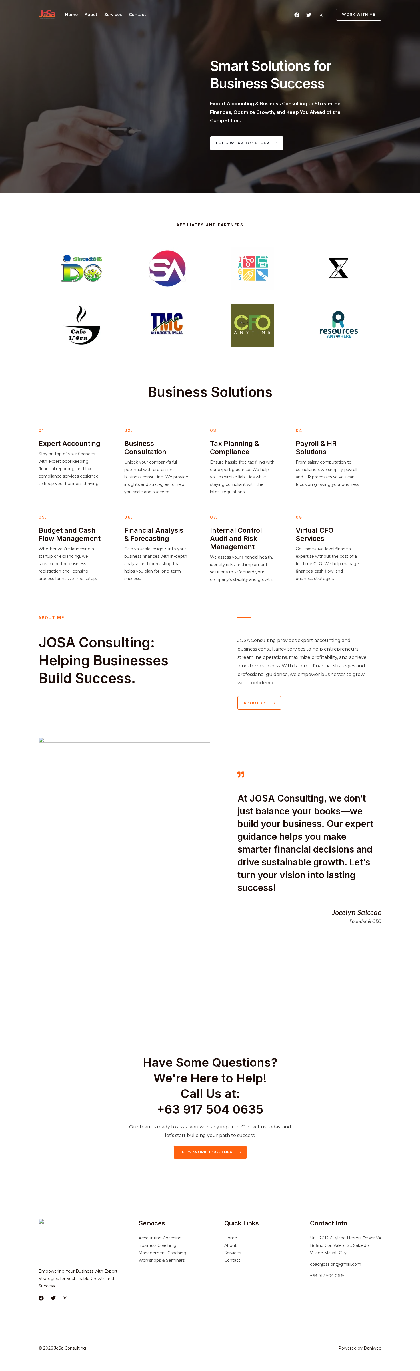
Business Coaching (157, 1245)
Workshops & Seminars (162, 1260)
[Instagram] (320, 14)
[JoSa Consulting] (47, 14)
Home (71, 14)
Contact (137, 14)
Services (113, 14)
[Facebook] (296, 14)
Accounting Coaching (160, 1238)
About (91, 14)
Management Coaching (162, 1252)
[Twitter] (308, 14)
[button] (355, 15)
